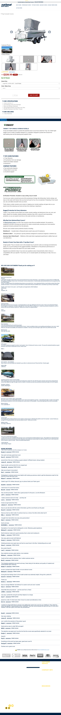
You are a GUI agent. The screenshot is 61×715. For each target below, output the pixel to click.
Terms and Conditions (46, 683)
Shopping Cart (45, 667)
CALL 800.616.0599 (43, 0)
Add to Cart (34, 95)
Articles (43, 690)
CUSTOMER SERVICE (46, 662)
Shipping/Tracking (45, 674)
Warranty (44, 678)
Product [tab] (3, 120)
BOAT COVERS (18, 5)
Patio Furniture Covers (37, 707)
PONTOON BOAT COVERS (26, 5)
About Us (44, 672)
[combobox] (30, 83)
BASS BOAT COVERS (43, 5)
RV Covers (41, 708)
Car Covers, (38, 708)
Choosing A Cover (45, 697)
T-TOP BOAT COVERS (35, 5)
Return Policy (44, 676)
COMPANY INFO (47, 670)
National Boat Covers (10, 222)
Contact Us (44, 679)
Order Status (44, 665)
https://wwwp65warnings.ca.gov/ (43, 649)
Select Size (4, 81)
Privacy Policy (44, 681)
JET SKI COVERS (19, 8)
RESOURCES (46, 686)
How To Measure (45, 694)
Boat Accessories (45, 699)
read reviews (12, 71)
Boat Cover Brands (45, 696)
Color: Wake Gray (6, 86)
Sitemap (43, 688)
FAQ (42, 692)
